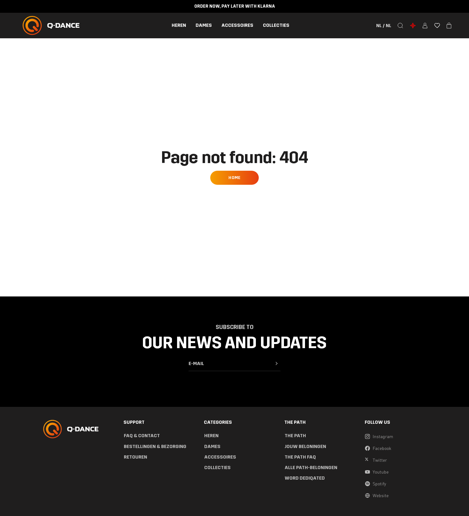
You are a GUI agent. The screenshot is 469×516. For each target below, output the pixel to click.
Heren (179, 25)
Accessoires (237, 25)
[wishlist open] (437, 25)
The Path (295, 435)
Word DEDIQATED (305, 478)
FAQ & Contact (142, 435)
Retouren (135, 457)
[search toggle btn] (400, 25)
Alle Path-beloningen (311, 467)
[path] (413, 25)
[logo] (51, 25)
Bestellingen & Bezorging (155, 446)
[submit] (276, 363)
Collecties (276, 25)
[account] (425, 25)
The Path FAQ (300, 457)
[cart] (449, 25)
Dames (204, 25)
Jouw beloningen (305, 446)
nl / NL (383, 25)
